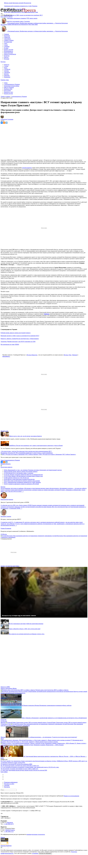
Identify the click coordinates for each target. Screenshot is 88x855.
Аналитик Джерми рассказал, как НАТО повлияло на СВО (18, 341)
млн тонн (5, 770)
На (1, 765)
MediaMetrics (6, 356)
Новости (6, 64)
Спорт (6, 45)
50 (1, 768)
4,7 (1, 770)
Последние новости (6, 467)
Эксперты (7, 72)
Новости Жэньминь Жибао (9, 688)
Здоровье (6, 46)
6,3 (1, 767)
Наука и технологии (10, 54)
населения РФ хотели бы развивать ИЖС (20, 764)
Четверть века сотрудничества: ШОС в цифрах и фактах (51, 690)
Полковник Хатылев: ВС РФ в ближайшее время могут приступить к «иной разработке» (27, 453)
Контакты (7, 787)
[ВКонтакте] (2, 123)
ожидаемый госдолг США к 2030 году (27, 768)
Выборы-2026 (8, 89)
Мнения (3, 722)
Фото (5, 67)
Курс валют (7, 90)
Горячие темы (5, 80)
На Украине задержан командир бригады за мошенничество (23, 474)
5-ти (12, 761)
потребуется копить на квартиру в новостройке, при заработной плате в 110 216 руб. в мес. (32, 767)
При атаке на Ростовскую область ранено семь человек (22, 480)
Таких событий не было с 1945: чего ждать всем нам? (24, 628)
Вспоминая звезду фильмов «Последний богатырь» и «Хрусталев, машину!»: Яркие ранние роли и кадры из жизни (42, 740)
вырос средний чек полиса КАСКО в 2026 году (25, 765)
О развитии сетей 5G (7, 522)
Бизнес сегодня (8, 49)
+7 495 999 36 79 (8, 824)
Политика (7, 35)
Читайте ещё (4, 431)
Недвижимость (8, 51)
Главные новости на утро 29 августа (16, 477)
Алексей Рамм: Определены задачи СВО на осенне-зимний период (66, 722)
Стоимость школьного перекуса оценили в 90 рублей (21, 484)
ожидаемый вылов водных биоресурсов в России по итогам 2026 (28, 770)
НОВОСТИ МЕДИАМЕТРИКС (10, 566)
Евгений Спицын (6, 516)
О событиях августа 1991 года (9, 505)
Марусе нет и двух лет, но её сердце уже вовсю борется (25, 436)
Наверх (3, 837)
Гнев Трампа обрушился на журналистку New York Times (21, 24)
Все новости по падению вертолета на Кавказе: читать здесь (26, 634)
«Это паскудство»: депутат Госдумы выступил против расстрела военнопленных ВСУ (26, 451)
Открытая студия (6, 724)
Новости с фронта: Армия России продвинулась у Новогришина (20, 338)
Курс (2, 16)
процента (5, 764)
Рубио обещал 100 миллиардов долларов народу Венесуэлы (23, 476)
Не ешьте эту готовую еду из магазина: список (19, 615)
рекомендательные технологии (36, 834)
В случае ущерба (5, 761)
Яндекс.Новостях (32, 355)
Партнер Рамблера (6, 845)
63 (1, 764)
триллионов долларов (8, 768)
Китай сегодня (8, 93)
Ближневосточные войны (11, 86)
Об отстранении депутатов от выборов (12, 488)
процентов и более (19, 761)
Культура (6, 55)
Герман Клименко (6, 528)
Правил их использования (71, 796)
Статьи (6, 66)
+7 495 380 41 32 (8, 831)
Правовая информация (10, 782)
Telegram (74, 355)
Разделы (3, 61)
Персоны (6, 75)
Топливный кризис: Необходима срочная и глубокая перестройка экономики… (31, 23)
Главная (6, 34)
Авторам (6, 785)
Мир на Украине (9, 87)
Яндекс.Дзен (67, 355)
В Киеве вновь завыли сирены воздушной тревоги (16, 333)
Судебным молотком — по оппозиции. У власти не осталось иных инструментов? (53, 737)
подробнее (35, 853)
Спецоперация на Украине (12, 84)
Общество (7, 37)
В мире (6, 48)
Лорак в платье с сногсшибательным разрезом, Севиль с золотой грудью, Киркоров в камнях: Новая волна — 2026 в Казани (43, 744)
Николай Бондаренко (7, 499)
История (6, 59)
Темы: (6, 83)
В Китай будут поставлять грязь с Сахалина (18, 473)
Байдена (46, 314)
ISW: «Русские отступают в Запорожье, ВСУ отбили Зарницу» (57, 454)
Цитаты (6, 74)
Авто (5, 43)
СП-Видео (7, 69)
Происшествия (8, 52)
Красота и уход (8, 92)
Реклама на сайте (9, 784)
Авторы (6, 71)
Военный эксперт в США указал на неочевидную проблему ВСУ (23, 15)
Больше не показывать (45, 853)
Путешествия (8, 42)
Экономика (7, 38)
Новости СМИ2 (5, 687)
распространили (27, 167)
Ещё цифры (4, 772)
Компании (7, 77)
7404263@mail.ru (10, 830)
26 (3, 765)
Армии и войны (9, 40)
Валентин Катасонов (61, 23)
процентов (7, 765)
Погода (6, 57)
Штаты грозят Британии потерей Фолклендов (17, 3)
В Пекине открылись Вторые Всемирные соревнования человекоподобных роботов (46, 705)
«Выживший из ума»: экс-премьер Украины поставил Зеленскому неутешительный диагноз (33, 470)
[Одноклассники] (4, 123)
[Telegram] (7, 123)
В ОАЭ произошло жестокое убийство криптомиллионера (26, 623)
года (4, 767)
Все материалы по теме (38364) (10, 344)
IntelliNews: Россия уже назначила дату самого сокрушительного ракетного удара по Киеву (36, 445)
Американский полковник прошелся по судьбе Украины (20, 6)
